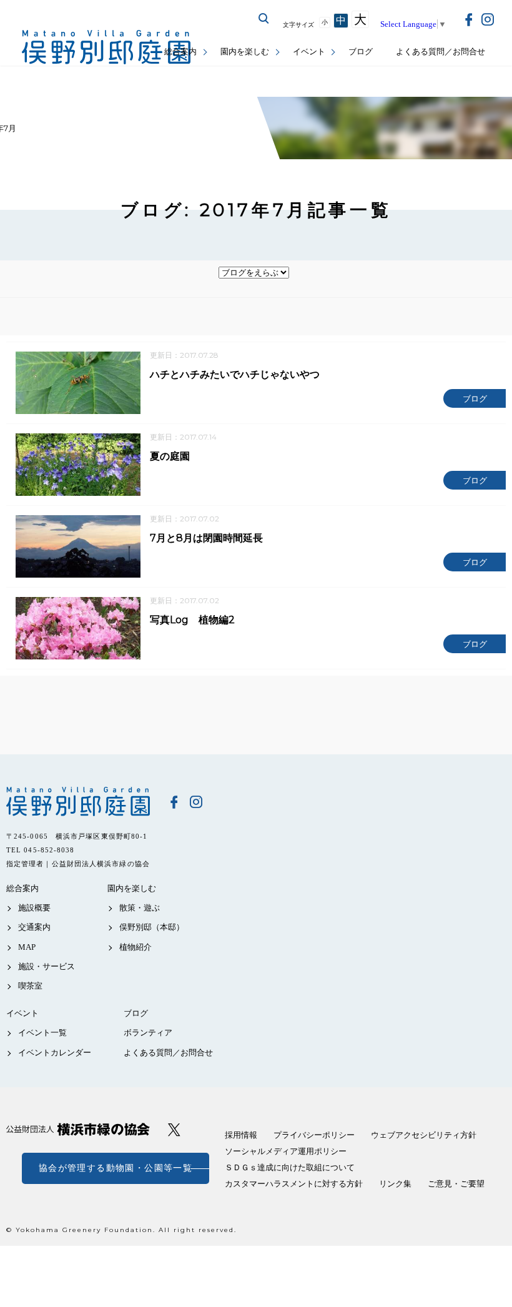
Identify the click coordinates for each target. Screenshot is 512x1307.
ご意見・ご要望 (456, 1183)
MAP (27, 947)
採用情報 (241, 1135)
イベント (309, 51)
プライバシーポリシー (314, 1135)
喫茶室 (30, 985)
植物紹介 (135, 947)
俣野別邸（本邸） (151, 927)
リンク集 (395, 1183)
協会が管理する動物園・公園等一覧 (115, 1168)
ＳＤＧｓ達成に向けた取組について (290, 1167)
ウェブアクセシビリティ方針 (423, 1135)
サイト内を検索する (264, 18)
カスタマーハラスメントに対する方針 (294, 1183)
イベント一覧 (42, 1032)
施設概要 (34, 907)
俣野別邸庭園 (78, 801)
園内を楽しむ (244, 51)
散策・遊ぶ (139, 907)
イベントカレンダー (54, 1052)
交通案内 (34, 927)
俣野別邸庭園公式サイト (106, 47)
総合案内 (180, 51)
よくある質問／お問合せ (440, 51)
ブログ (360, 51)
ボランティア (148, 1032)
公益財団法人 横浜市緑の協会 (78, 1129)
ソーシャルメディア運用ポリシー (286, 1151)
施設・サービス (46, 966)
